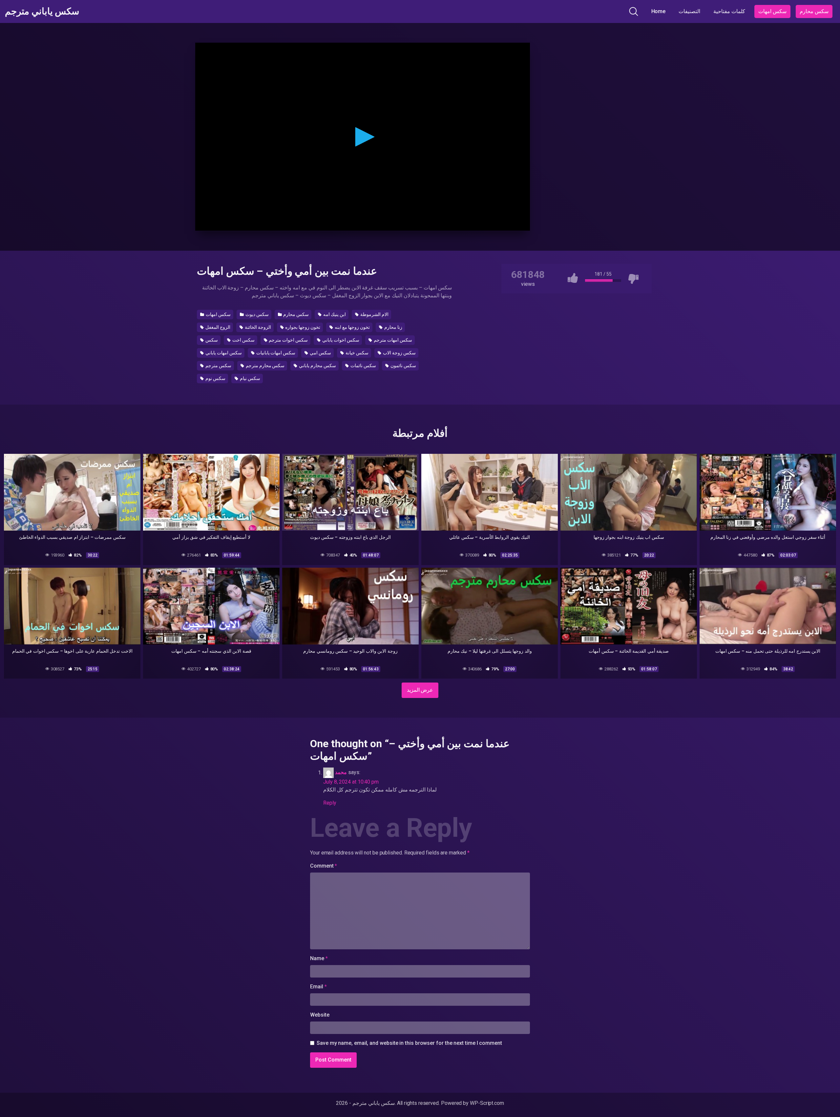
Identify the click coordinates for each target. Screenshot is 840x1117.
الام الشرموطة (373, 314)
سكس (211, 340)
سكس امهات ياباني (223, 352)
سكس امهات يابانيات (275, 352)
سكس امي (320, 352)
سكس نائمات (362, 365)
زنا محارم (392, 327)
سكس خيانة (356, 352)
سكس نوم (214, 378)
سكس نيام (249, 378)
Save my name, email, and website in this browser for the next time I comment (409, 1043)
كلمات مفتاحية (729, 11)
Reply (329, 803)
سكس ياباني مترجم (42, 11)
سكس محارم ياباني (317, 365)
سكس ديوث (256, 314)
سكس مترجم (217, 365)
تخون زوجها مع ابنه (352, 327)
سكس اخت (243, 340)
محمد (341, 772)
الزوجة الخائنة (257, 327)
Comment (323, 866)
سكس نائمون (402, 365)
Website (319, 1015)
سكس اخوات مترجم (288, 340)
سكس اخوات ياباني (340, 340)
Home (658, 11)
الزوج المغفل (217, 327)
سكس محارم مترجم (265, 365)
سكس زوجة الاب (399, 352)
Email (318, 986)
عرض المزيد (420, 690)
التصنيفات (689, 11)
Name (319, 958)
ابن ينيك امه (334, 314)
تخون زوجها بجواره (302, 327)
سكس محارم (814, 11)
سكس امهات (772, 11)
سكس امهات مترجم (392, 340)
